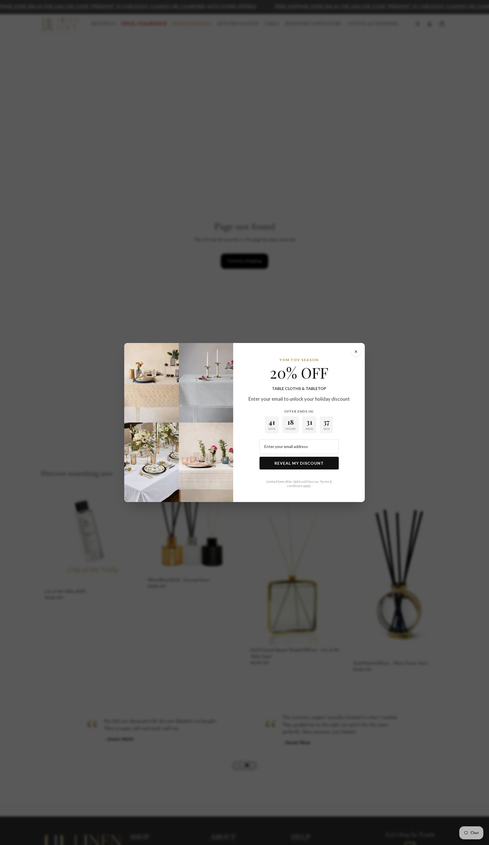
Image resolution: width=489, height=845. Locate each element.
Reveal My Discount (299, 463)
